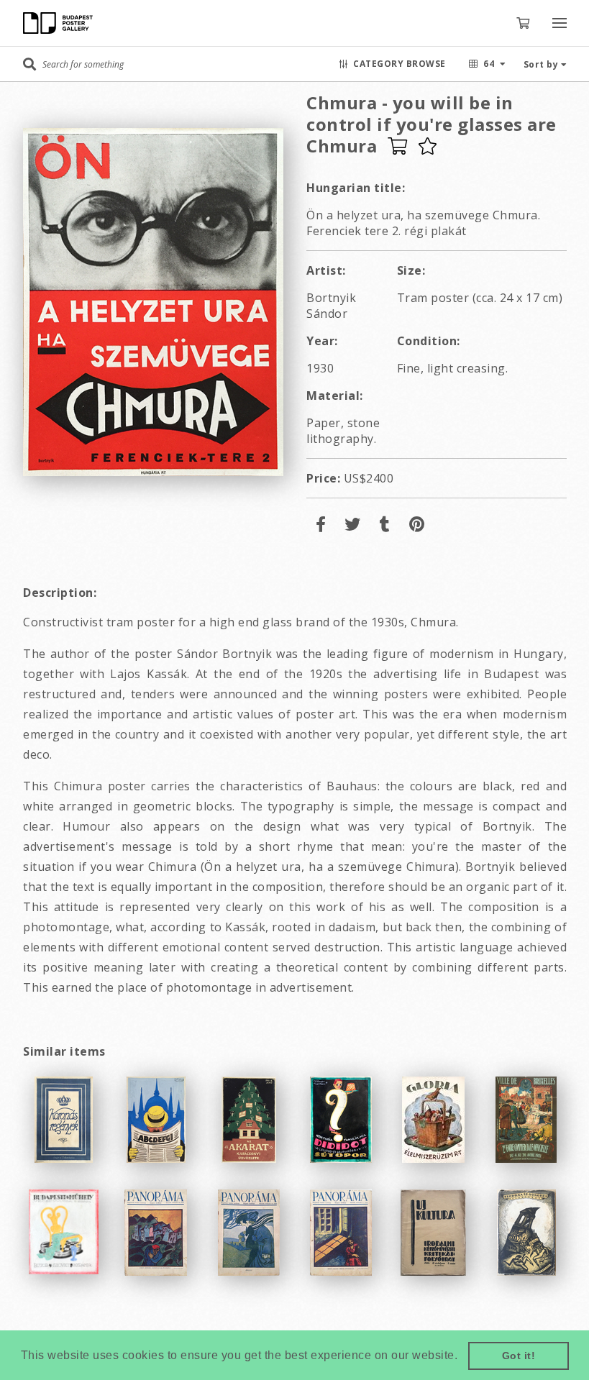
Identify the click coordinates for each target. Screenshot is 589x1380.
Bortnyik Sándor (331, 305)
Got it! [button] (519, 1355)
